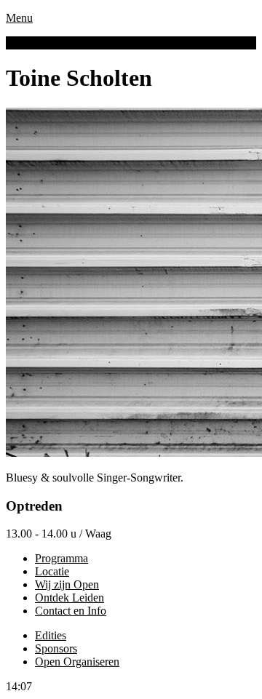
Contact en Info (70, 610)
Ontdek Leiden (69, 597)
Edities (50, 635)
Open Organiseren (77, 661)
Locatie (52, 571)
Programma (61, 558)
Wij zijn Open (67, 584)
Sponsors (56, 648)
